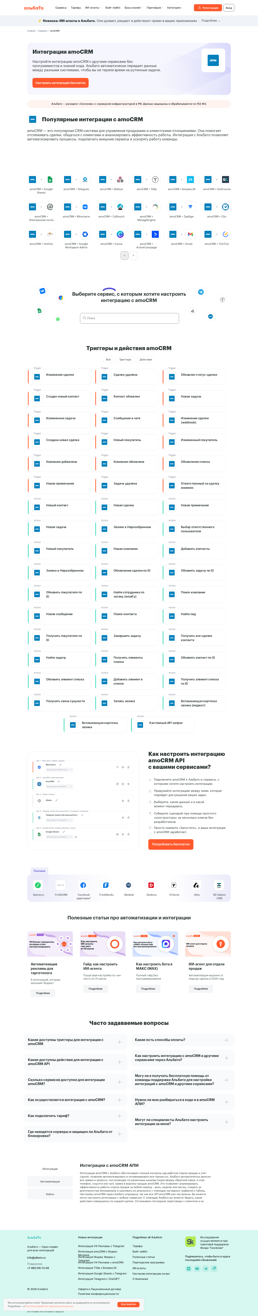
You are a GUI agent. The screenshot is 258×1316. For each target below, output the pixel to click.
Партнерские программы (149, 1262)
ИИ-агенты (92, 7)
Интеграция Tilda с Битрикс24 (97, 1267)
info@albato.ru (36, 1257)
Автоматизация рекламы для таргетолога (44, 969)
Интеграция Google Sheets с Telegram (102, 1273)
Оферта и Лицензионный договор (99, 1289)
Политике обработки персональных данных (49, 1306)
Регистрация (210, 7)
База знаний (132, 7)
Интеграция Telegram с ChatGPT (99, 1279)
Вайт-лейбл (112, 7)
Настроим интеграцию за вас (151, 1273)
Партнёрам (154, 7)
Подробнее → (210, 20)
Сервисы (61, 7)
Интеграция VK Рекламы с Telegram (101, 1246)
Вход (229, 7)
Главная (31, 31)
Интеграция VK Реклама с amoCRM (100, 1262)
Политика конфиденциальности (98, 1293)
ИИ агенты (139, 1268)
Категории (174, 7)
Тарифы (76, 7)
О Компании (140, 1279)
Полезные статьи (144, 1257)
